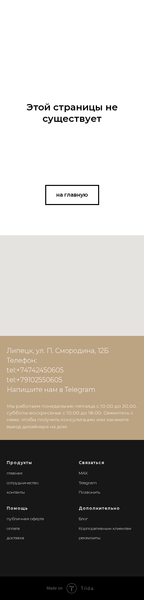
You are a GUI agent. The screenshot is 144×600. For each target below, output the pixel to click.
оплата (13, 528)
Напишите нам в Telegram (51, 390)
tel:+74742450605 (35, 370)
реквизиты (89, 537)
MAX (83, 473)
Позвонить (89, 492)
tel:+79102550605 (34, 380)
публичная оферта (25, 518)
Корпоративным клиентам (105, 528)
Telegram (88, 482)
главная (14, 473)
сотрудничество (23, 482)
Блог (83, 518)
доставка (15, 537)
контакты (16, 492)
